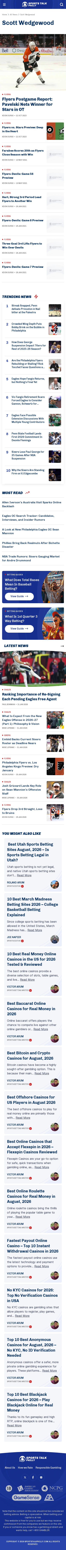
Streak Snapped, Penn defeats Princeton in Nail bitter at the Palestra (26, 309)
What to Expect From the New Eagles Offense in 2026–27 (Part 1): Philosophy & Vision (22, 719)
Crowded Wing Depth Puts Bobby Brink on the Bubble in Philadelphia (28, 327)
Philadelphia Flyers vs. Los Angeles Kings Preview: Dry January (20, 766)
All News (13, 14)
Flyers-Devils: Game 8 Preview (22, 220)
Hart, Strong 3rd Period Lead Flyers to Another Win (21, 199)
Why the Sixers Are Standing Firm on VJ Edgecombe (28, 472)
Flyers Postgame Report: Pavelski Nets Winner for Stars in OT (27, 104)
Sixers (7, 735)
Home (4, 14)
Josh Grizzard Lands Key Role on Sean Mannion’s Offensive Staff (21, 789)
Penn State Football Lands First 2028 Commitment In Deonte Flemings (27, 437)
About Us (10, 1467)
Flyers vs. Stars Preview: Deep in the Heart (22, 129)
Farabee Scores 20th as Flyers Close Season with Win (23, 152)
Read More (24, 875)
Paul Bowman (8, 704)
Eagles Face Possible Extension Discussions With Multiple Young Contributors (28, 419)
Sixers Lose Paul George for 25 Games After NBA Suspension (28, 455)
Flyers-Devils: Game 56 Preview (17, 175)
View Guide (17, 596)
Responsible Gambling (48, 1467)
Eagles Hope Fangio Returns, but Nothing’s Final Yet (28, 380)
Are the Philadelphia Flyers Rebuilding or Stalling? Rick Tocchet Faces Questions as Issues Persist (28, 364)
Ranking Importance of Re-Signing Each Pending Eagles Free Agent (31, 696)
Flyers (7, 95)
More (55, 646)
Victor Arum (15, 987)
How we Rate (25, 1467)
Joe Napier (14, 937)
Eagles (7, 690)
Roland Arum (15, 882)
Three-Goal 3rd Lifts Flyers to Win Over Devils (22, 245)
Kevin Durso (8, 116)
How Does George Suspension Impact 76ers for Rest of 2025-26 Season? (29, 345)
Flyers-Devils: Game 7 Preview (22, 267)
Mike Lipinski (8, 728)
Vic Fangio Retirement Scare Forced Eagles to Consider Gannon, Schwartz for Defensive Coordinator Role (28, 401)
